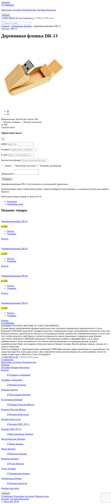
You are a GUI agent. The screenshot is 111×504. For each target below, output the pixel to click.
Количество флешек (11, 160)
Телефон (5, 149)
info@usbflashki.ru (26, 18)
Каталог (5, 15)
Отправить (7, 179)
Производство (29, 10)
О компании (7, 359)
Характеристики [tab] (15, 204)
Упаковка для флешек (50, 165)
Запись (8, 165)
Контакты (51, 10)
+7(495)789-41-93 (9, 18)
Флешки (15, 367)
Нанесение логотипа (11, 10)
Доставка (41, 10)
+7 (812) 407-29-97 (10, 501)
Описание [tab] (12, 201)
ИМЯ (4, 144)
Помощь (5, 365)
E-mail (4, 155)
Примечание (7, 174)
